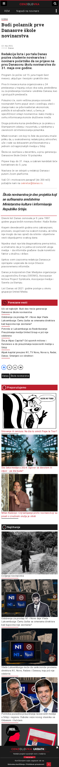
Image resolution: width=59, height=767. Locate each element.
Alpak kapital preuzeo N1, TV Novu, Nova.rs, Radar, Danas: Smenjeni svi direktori (29, 354)
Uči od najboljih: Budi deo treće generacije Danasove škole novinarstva (24, 310)
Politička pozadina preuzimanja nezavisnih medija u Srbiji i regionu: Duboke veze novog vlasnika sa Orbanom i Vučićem (28, 717)
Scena (4, 19)
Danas (11, 48)
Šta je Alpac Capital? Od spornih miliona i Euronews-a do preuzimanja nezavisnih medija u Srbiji (27, 344)
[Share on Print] (15, 367)
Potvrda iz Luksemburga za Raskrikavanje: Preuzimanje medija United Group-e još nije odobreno (24, 332)
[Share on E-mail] (20, 367)
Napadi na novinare (27, 10)
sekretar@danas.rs (32, 183)
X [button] (48, 764)
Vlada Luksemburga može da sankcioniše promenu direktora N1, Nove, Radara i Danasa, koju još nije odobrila (29, 670)
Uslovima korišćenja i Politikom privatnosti (26, 764)
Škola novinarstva (20, 376)
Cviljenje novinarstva (12, 575)
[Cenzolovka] (29, 4)
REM (7, 10)
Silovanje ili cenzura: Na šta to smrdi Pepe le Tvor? (29, 431)
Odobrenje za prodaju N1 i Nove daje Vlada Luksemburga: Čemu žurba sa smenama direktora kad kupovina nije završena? (28, 320)
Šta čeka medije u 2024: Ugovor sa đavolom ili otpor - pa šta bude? (26, 469)
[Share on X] (9, 367)
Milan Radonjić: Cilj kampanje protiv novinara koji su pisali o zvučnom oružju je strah (29, 514)
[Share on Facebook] (3, 367)
